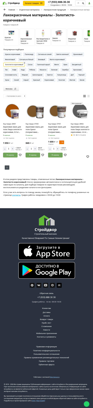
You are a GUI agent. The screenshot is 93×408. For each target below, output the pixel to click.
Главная (11, 10)
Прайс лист (46, 323)
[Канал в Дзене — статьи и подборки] (52, 285)
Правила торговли (46, 361)
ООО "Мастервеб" (38, 401)
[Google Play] (45, 271)
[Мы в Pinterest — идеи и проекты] (32, 285)
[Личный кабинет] (90, 3)
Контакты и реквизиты (46, 337)
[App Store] (45, 252)
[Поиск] (83, 3)
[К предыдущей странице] (5, 9)
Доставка (46, 312)
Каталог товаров (32, 3)
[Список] (88, 96)
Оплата (46, 316)
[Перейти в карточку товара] (13, 112)
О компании (46, 326)
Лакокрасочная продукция (55, 10)
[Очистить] (24, 63)
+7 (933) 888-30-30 (59, 2)
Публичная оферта (46, 364)
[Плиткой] (84, 96)
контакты (16, 195)
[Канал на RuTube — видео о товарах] (59, 285)
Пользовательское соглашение (46, 354)
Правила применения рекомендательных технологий (46, 357)
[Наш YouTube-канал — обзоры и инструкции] (45, 285)
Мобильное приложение (46, 333)
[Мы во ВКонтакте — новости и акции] (38, 285)
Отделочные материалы (29, 10)
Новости (46, 330)
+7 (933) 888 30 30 (46, 297)
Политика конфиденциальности (46, 350)
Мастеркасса (54, 377)
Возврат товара (46, 319)
